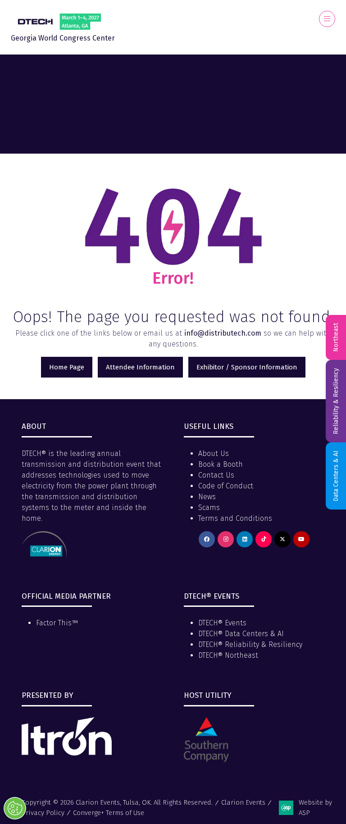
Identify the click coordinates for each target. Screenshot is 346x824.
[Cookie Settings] (15, 808)
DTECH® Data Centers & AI (241, 633)
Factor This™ (57, 623)
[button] (327, 19)
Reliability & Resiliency (336, 401)
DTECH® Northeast (228, 655)
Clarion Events (243, 802)
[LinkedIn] (245, 539)
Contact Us (216, 475)
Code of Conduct (225, 486)
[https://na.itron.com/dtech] (67, 753)
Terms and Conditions (235, 518)
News (207, 496)
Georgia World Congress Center (63, 38)
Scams (209, 507)
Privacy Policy (43, 813)
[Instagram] (226, 539)
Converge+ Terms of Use (108, 813)
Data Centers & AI (336, 476)
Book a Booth (220, 464)
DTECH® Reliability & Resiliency (250, 644)
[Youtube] (301, 539)
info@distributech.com (222, 333)
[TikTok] (263, 539)
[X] (282, 539)
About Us (213, 453)
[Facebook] (207, 539)
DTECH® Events (222, 623)
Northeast (336, 337)
